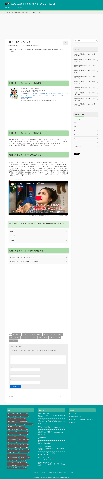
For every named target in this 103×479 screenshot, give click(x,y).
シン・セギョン (58, 334)
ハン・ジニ (11, 462)
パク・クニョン (12, 465)
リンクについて (38, 472)
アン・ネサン (24, 413)
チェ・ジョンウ (12, 449)
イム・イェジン (12, 416)
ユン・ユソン (23, 467)
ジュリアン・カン (30, 95)
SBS (75, 138)
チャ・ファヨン (12, 455)
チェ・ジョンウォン (24, 449)
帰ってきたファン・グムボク (50, 420)
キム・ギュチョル (13, 429)
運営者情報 (71, 472)
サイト (11, 379)
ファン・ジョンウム (54, 337)
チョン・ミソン (12, 460)
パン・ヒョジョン (24, 465)
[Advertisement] (51, 25)
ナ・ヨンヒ (22, 460)
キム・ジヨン (24, 429)
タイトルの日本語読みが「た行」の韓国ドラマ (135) (84, 71)
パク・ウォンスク (22, 462)
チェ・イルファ (23, 447)
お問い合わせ (45, 472)
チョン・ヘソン (25, 457)
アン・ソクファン (13, 413)
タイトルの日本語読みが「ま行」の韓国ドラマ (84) (84, 88)
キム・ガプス (20, 426)
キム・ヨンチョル (13, 444)
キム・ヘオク (12, 436)
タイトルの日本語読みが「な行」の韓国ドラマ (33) (84, 77)
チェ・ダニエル (46, 95)
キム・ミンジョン (24, 439)
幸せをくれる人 (49, 431)
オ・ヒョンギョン (48, 93)
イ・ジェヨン (12, 421)
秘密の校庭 (46, 413)
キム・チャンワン (24, 431)
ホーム (32, 472)
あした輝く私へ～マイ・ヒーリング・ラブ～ (82, 419)
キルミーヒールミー (48, 442)
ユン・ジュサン (12, 467)
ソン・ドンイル (12, 447)
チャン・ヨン (25, 452)
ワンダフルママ (75, 413)
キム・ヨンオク (12, 442)
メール (11, 373)
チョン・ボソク (55, 95)
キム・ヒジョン (23, 434)
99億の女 (73, 422)
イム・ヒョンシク (24, 416)
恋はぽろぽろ (48, 426)
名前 (11, 367)
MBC (75, 130)
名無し (39, 413)
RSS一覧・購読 (53, 472)
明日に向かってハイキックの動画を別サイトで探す (24, 261)
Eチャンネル (77, 119)
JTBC (75, 123)
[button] (96, 41)
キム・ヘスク (22, 436)
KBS (75, 127)
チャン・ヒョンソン (13, 452)
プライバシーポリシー (62, 472)
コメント (13, 354)
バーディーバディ (48, 457)
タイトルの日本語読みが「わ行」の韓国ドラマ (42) (84, 104)
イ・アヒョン (12, 418)
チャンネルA (77, 146)
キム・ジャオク (58, 93)
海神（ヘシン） (48, 462)
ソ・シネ (38, 95)
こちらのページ (55, 215)
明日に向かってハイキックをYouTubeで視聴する (23, 257)
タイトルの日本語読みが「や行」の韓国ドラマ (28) (84, 93)
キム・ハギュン (12, 434)
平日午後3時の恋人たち (77, 416)
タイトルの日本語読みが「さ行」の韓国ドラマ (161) (84, 65)
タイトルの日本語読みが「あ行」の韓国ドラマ (21, 45)
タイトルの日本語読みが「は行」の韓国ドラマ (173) (84, 82)
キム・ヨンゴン (23, 442)
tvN (74, 142)
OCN (75, 134)
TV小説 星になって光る (49, 453)
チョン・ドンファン (13, 457)
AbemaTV (12, 236)
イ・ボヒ (11, 426)
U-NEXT (12, 231)
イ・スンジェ (39, 93)
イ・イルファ (22, 418)
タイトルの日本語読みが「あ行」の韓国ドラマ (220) (84, 54)
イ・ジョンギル (22, 421)
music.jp (12, 240)
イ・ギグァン (31, 93)
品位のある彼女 (47, 446)
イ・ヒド (30, 424)
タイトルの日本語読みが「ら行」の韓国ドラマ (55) (84, 99)
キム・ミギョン (12, 439)
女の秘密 (44, 437)
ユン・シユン (28, 97)
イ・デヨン (21, 424)
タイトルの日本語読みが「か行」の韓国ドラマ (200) (84, 60)
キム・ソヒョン (12, 431)
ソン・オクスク (24, 444)
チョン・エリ (23, 455)
